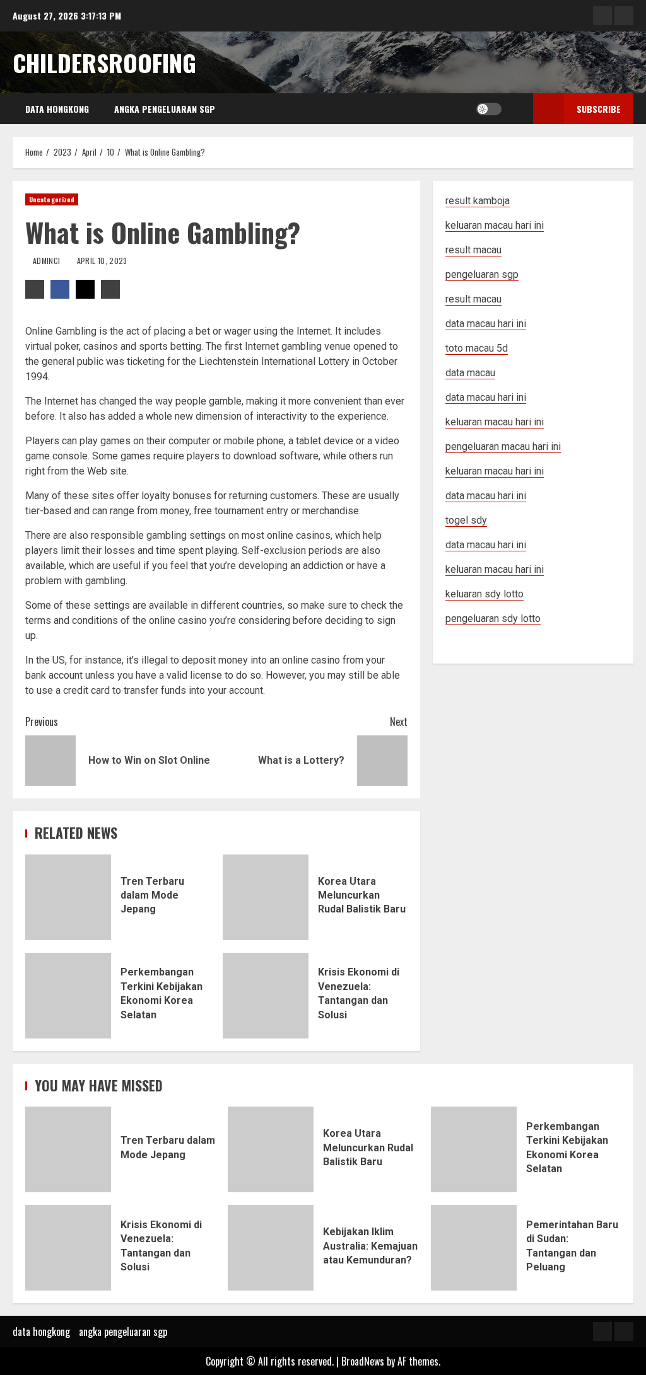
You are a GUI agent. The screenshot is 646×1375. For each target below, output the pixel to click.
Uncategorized (51, 199)
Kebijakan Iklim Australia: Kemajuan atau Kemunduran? (271, 1248)
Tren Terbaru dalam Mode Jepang (68, 897)
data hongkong (57, 108)
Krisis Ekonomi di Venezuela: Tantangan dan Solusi (265, 995)
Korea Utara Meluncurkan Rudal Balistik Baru (265, 897)
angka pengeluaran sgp (164, 108)
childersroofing (104, 62)
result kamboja (477, 201)
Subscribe (599, 108)
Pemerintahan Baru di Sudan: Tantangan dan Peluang (474, 1248)
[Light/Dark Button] (489, 109)
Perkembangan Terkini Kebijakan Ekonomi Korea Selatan (68, 995)
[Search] (514, 109)
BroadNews (362, 1361)
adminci (47, 260)
